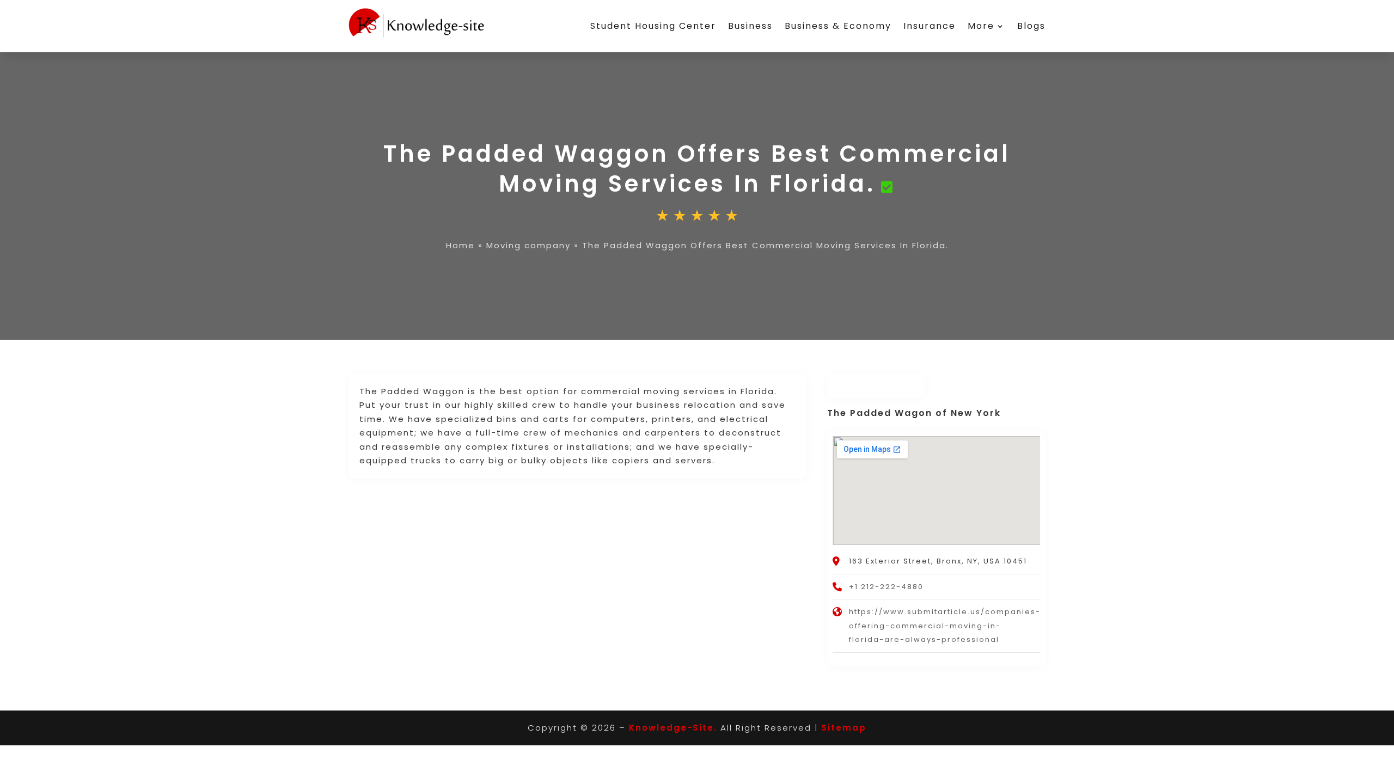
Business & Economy (838, 26)
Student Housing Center (653, 26)
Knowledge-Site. (673, 727)
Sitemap (843, 727)
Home (460, 245)
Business (750, 26)
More (981, 26)
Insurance (929, 26)
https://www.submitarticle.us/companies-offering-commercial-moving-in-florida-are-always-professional (945, 626)
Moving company (528, 245)
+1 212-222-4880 (886, 586)
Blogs (1031, 26)
